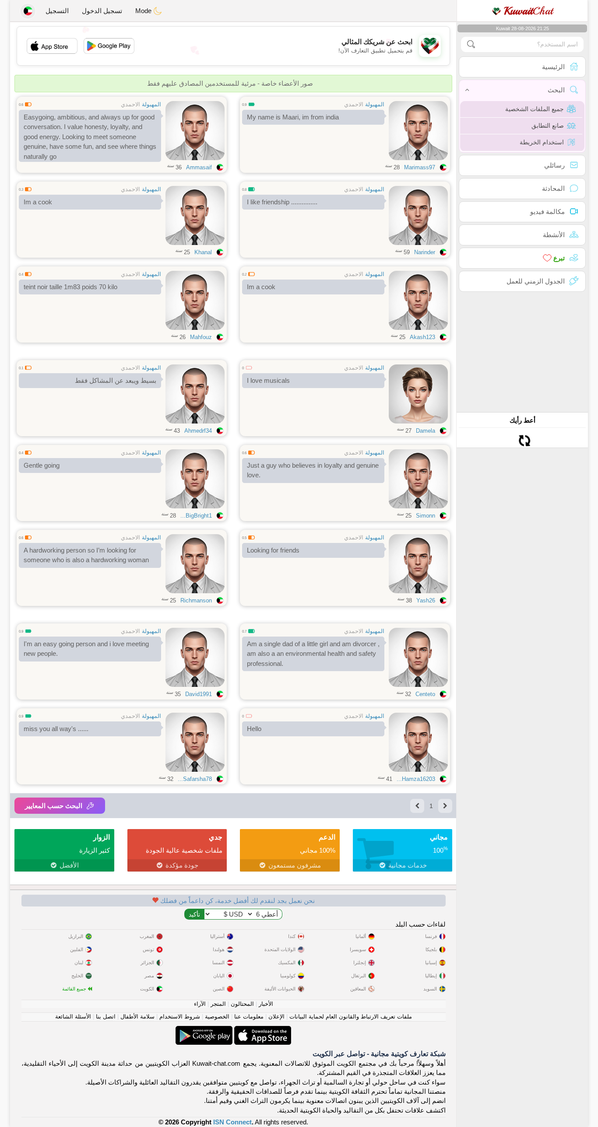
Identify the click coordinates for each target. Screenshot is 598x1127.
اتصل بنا (106, 1016)
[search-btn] (471, 44)
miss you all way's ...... (56, 728)
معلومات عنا (249, 1016)
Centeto (425, 694)
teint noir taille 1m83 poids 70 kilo (70, 286)
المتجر (218, 1004)
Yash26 (425, 600)
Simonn (425, 515)
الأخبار (266, 1004)
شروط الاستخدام (179, 1016)
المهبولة (374, 104)
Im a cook (38, 202)
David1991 (198, 694)
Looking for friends (273, 550)
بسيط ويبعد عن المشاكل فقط (115, 380)
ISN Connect (232, 1122)
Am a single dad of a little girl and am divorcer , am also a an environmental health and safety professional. (313, 653)
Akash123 (422, 337)
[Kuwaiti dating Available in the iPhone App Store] (261, 1030)
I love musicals (268, 380)
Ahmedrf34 (198, 430)
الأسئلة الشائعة (73, 1016)
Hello (254, 728)
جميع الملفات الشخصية (534, 108)
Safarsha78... (195, 779)
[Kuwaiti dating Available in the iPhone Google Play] (204, 1030)
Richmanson (196, 600)
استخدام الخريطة (542, 142)
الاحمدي (353, 104)
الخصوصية (217, 1016)
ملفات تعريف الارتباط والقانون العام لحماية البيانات (350, 1016)
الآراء (200, 1004)
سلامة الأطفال (137, 1016)
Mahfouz (201, 337)
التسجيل (57, 10)
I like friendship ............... (282, 202)
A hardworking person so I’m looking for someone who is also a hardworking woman (86, 555)
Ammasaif (199, 167)
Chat (528, 11)
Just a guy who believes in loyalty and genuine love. (313, 470)
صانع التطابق (547, 125)
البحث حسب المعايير (53, 805)
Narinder (424, 252)
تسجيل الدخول (102, 10)
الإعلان (276, 1016)
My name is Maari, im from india (293, 117)
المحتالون (242, 1004)
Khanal (203, 252)
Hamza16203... (416, 779)
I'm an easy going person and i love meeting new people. (86, 649)
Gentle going (42, 465)
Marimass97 (419, 167)
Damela (425, 430)
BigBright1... (196, 515)
